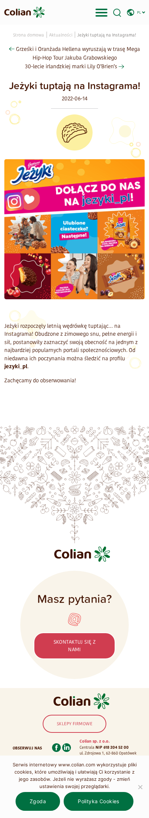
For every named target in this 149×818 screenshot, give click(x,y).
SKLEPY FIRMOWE (74, 724)
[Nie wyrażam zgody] (140, 787)
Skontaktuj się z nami (75, 646)
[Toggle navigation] (101, 12)
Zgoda (38, 801)
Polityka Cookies (98, 801)
